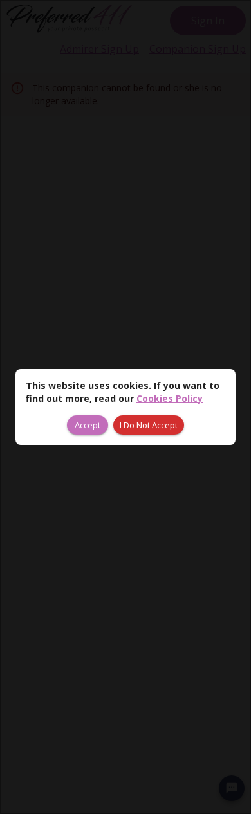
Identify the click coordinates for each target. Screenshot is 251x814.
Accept (87, 425)
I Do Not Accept (149, 425)
